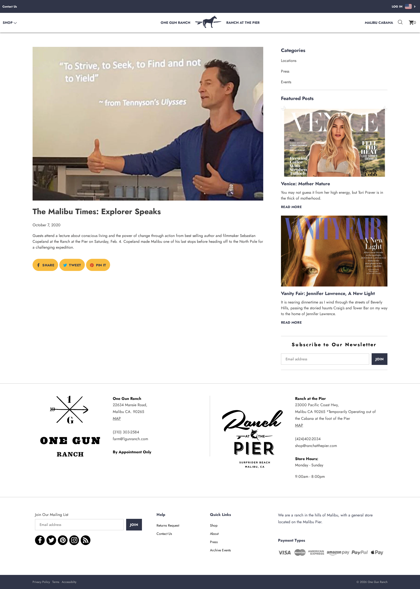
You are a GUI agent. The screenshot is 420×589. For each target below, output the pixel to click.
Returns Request (168, 525)
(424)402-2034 (308, 439)
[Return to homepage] (208, 26)
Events (286, 82)
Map (117, 418)
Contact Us (9, 6)
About (214, 533)
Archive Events (220, 550)
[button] (412, 22)
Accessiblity (69, 582)
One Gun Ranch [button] (175, 23)
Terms (55, 582)
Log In (397, 6)
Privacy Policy (41, 582)
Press (285, 71)
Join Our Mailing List (51, 514)
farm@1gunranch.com (130, 439)
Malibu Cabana (379, 23)
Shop (214, 525)
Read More (291, 207)
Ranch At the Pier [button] (243, 23)
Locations (288, 60)
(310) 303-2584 (126, 432)
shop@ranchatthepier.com (316, 445)
